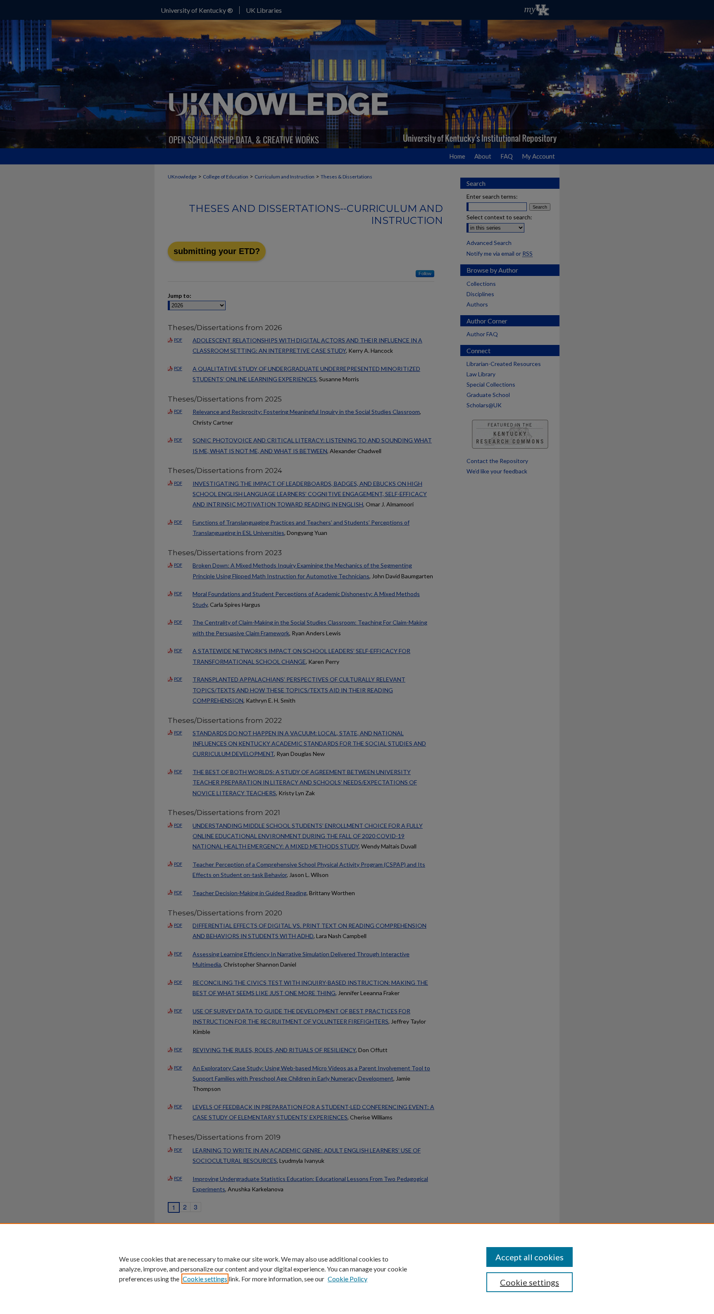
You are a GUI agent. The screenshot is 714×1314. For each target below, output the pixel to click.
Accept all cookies (529, 1257)
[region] (357, 1268)
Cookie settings (205, 1279)
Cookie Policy (347, 1279)
